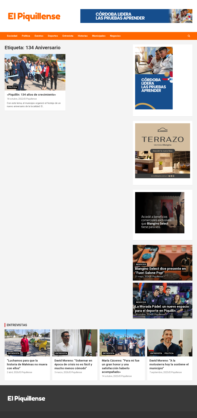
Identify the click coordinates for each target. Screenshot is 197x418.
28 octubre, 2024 (143, 314)
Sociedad (12, 35)
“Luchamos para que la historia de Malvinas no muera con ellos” (27, 364)
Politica (26, 35)
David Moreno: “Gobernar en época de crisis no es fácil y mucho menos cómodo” (73, 364)
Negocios (115, 35)
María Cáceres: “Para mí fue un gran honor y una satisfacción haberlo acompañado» (120, 366)
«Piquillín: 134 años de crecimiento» (31, 94)
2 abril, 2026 (13, 372)
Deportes (53, 35)
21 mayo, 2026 (142, 276)
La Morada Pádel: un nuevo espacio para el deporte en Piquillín (162, 308)
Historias (83, 35)
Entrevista (67, 35)
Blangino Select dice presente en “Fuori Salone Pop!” (160, 271)
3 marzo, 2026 (61, 372)
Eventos (39, 35)
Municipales (98, 35)
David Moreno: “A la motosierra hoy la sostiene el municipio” (169, 364)
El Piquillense (30, 99)
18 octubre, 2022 (15, 99)
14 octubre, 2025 (110, 376)
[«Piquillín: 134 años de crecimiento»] (35, 72)
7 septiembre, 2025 (158, 372)
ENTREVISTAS (17, 325)
